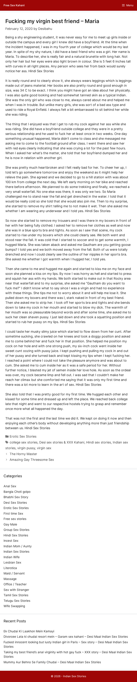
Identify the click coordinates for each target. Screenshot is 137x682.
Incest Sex (11, 540)
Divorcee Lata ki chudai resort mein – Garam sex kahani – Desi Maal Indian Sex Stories (66, 636)
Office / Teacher (15, 584)
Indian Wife (12, 557)
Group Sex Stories (16, 530)
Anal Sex (10, 486)
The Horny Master (23, 454)
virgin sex (44, 448)
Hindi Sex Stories (16, 535)
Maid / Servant (14, 573)
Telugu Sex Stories (17, 600)
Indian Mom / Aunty (18, 546)
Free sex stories (15, 519)
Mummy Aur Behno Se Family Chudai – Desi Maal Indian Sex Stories (52, 662)
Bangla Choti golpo (17, 491)
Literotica (10, 568)
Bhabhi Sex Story (16, 497)
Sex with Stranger (16, 590)
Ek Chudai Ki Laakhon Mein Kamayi (29, 631)
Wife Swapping (14, 606)
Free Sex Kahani (14, 5)
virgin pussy (26, 448)
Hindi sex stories (98, 442)
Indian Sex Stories (16, 551)
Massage (10, 579)
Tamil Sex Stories (16, 595)
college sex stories (23, 442)
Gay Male (10, 524)
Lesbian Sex (12, 562)
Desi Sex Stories (15, 502)
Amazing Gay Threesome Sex (32, 460)
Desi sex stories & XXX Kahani (61, 442)
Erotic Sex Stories (23, 436)
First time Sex (13, 513)
